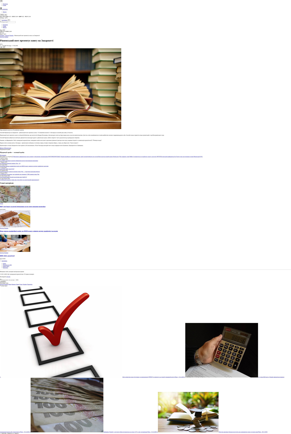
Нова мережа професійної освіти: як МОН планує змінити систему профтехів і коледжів (29, 231)
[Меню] (1, 1)
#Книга (2, 148)
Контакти (5, 267)
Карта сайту (6, 266)
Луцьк (21, 284)
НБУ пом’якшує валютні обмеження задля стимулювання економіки (22, 206)
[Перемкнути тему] (2, 15)
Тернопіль (29, 284)
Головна (2, 35)
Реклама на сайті (7, 265)
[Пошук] (6, 15)
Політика (5, 4)
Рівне (9, 284)
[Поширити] (1, 47)
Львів (17, 284)
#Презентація (7, 148)
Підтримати (3, 155)
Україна (25, 284)
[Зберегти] (4, 47)
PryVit (8, 276)
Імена (4, 263)
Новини (14, 284)
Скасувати (3, 281)
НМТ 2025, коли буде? (7, 256)
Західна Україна (9, 35)
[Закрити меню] (9, 20)
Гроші (4, 5)
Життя (4, 12)
